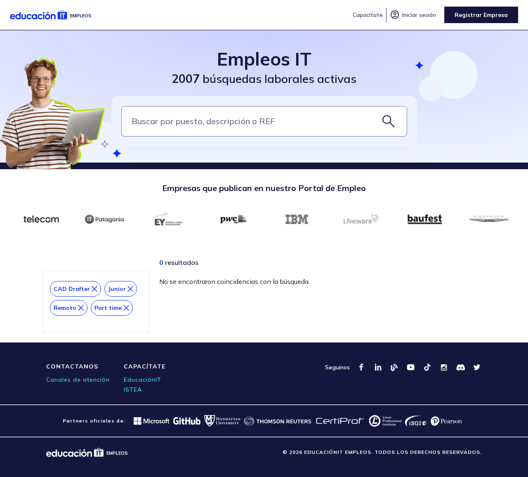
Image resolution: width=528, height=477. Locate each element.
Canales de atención (78, 379)
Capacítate (368, 15)
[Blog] (394, 367)
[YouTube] (411, 367)
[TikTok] (427, 367)
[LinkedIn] (378, 367)
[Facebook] (361, 367)
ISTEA (133, 389)
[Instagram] (444, 367)
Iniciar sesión (413, 15)
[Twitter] (477, 367)
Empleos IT (264, 58)
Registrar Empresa (481, 15)
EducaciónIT (142, 379)
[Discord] (460, 367)
